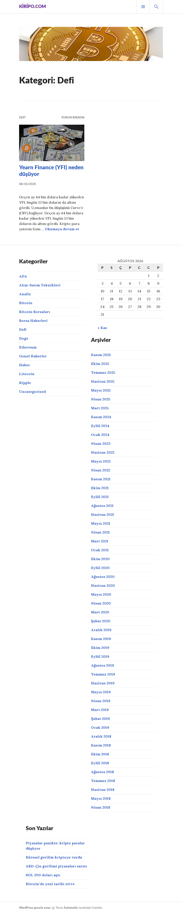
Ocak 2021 (100, 550)
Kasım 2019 (101, 638)
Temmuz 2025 (103, 372)
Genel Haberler (33, 356)
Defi (22, 117)
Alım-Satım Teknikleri (39, 285)
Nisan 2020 (101, 603)
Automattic (71, 907)
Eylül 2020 (100, 567)
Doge (23, 338)
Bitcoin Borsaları (34, 311)
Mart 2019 (100, 709)
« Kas (102, 327)
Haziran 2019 (103, 683)
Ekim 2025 (100, 363)
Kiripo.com (32, 6)
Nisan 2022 (100, 470)
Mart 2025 (100, 408)
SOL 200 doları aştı (43, 875)
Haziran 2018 (102, 789)
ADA (23, 276)
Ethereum (28, 347)
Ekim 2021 (100, 488)
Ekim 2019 (100, 647)
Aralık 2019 (101, 630)
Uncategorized (32, 391)
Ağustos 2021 (102, 505)
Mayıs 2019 (101, 692)
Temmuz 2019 (103, 674)
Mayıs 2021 (100, 523)
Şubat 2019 (100, 718)
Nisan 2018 (100, 807)
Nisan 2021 (100, 532)
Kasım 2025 (101, 355)
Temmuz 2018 (103, 780)
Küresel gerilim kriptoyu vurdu (54, 857)
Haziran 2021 (102, 514)
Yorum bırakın (72, 117)
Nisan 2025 (100, 399)
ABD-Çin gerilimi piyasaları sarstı (56, 866)
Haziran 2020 (103, 585)
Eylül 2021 (100, 496)
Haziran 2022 (102, 452)
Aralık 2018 (101, 736)
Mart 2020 (100, 612)
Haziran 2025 (103, 381)
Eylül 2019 (100, 656)
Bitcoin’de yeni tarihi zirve (50, 884)
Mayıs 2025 (101, 390)
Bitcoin (25, 303)
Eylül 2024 (100, 426)
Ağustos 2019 (102, 665)
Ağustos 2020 (103, 576)
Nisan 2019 (100, 701)
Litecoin (26, 374)
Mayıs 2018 (101, 798)
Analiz (25, 294)
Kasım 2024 (101, 417)
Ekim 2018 (100, 754)
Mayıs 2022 (101, 461)
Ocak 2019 (100, 727)
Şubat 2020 (100, 621)
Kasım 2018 (101, 745)
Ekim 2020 (100, 559)
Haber (24, 365)
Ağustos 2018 (102, 772)
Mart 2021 (99, 541)
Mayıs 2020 (101, 594)
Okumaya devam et (62, 229)
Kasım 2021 (101, 479)
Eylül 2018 (100, 763)
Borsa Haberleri (33, 320)
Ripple (25, 382)
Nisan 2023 (101, 443)
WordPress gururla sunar (35, 907)
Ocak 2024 (100, 434)
